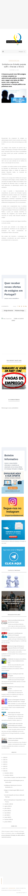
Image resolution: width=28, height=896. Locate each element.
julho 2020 (6, 808)
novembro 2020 (8, 775)
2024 (4, 762)
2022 (4, 766)
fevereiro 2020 (7, 819)
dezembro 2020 (8, 773)
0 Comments (5, 306)
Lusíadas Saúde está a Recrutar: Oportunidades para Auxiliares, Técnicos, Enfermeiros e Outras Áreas (17, 725)
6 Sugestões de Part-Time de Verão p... (13, 386)
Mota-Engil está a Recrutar (14, 712)
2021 (4, 768)
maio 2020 (6, 813)
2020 (4, 771)
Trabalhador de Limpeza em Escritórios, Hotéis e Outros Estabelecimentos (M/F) (17, 660)
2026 (4, 757)
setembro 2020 (7, 804)
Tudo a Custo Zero (18, 319)
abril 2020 (6, 815)
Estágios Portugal (14, 60)
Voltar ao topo (20, 892)
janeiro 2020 (7, 821)
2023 (4, 764)
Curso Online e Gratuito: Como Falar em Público (15, 777)
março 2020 (7, 817)
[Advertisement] (14, 14)
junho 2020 (7, 810)
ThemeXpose (11, 888)
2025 (4, 759)
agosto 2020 (7, 806)
